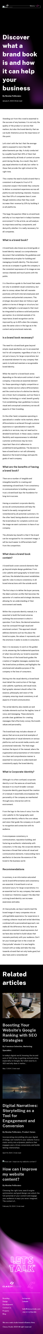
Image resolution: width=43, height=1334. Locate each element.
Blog (4, 1314)
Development (8, 1305)
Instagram (26, 1298)
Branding (6, 1298)
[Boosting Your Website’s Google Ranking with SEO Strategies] (21, 1032)
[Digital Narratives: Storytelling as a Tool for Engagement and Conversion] (21, 1115)
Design (5, 1301)
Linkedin (25, 1301)
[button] (35, 6)
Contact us (7, 1308)
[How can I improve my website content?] (21, 1184)
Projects (6, 1311)
